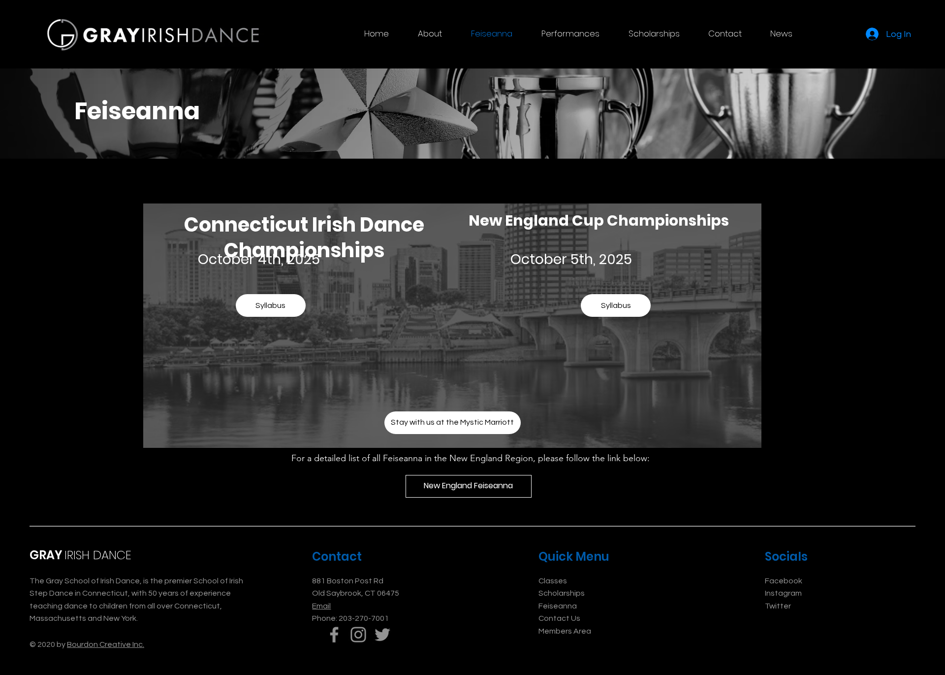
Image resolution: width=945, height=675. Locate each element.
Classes (552, 581)
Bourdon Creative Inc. (105, 644)
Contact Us (559, 618)
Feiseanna (557, 606)
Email (321, 606)
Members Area (564, 631)
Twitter (778, 606)
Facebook (783, 581)
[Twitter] (382, 634)
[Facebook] (334, 634)
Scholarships (561, 593)
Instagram (783, 593)
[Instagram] (358, 634)
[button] (429, 33)
